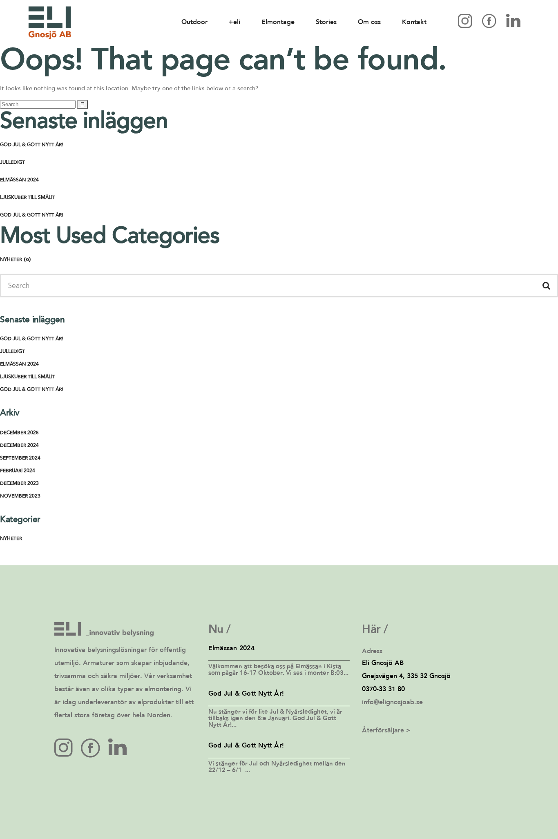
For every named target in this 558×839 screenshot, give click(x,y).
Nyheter (11, 259)
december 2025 (19, 433)
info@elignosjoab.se (392, 702)
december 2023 (19, 483)
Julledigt (12, 162)
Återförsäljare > (386, 730)
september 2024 (20, 458)
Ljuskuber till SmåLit (27, 197)
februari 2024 (17, 471)
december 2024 (19, 445)
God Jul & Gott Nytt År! (31, 145)
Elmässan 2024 (19, 180)
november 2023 (20, 496)
